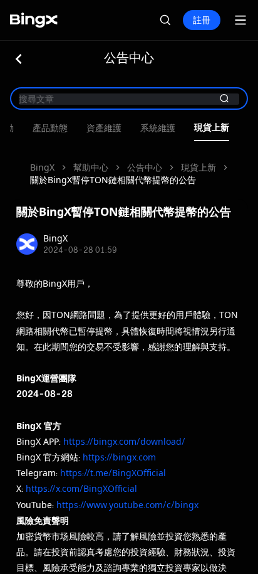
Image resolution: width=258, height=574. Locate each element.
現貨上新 (211, 127)
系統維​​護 (157, 128)
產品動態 (50, 128)
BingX (42, 167)
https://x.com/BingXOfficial (81, 488)
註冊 (201, 20)
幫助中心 (90, 167)
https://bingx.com (119, 457)
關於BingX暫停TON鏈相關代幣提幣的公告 (113, 180)
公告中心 (144, 167)
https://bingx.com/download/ (124, 441)
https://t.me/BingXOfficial (113, 473)
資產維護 (103, 128)
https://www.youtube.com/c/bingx (127, 505)
